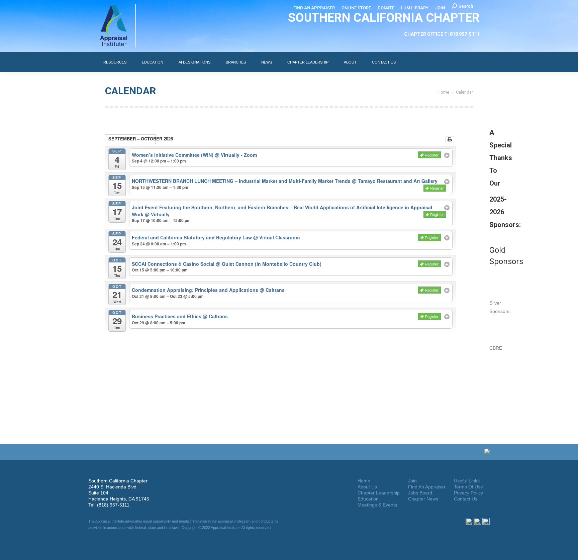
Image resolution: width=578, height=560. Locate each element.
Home (364, 480)
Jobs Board (420, 492)
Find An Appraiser (427, 486)
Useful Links (467, 480)
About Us (367, 486)
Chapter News (423, 498)
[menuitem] (314, 8)
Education (368, 498)
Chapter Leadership (379, 492)
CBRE (495, 348)
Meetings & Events (377, 505)
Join (412, 480)
